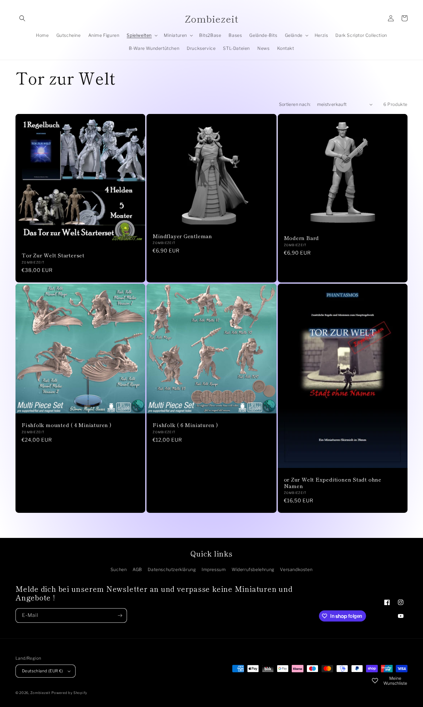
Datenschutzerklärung (172, 569)
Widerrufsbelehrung (253, 569)
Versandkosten (296, 569)
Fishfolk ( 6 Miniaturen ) (185, 425)
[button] (22, 18)
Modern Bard (301, 238)
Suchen (119, 569)
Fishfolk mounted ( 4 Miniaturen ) (67, 425)
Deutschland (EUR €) (42, 670)
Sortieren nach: (295, 104)
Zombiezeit (40, 693)
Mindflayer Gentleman (182, 236)
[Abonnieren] (120, 615)
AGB (137, 569)
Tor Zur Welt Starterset (53, 255)
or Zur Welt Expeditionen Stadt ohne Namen (333, 482)
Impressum (214, 569)
